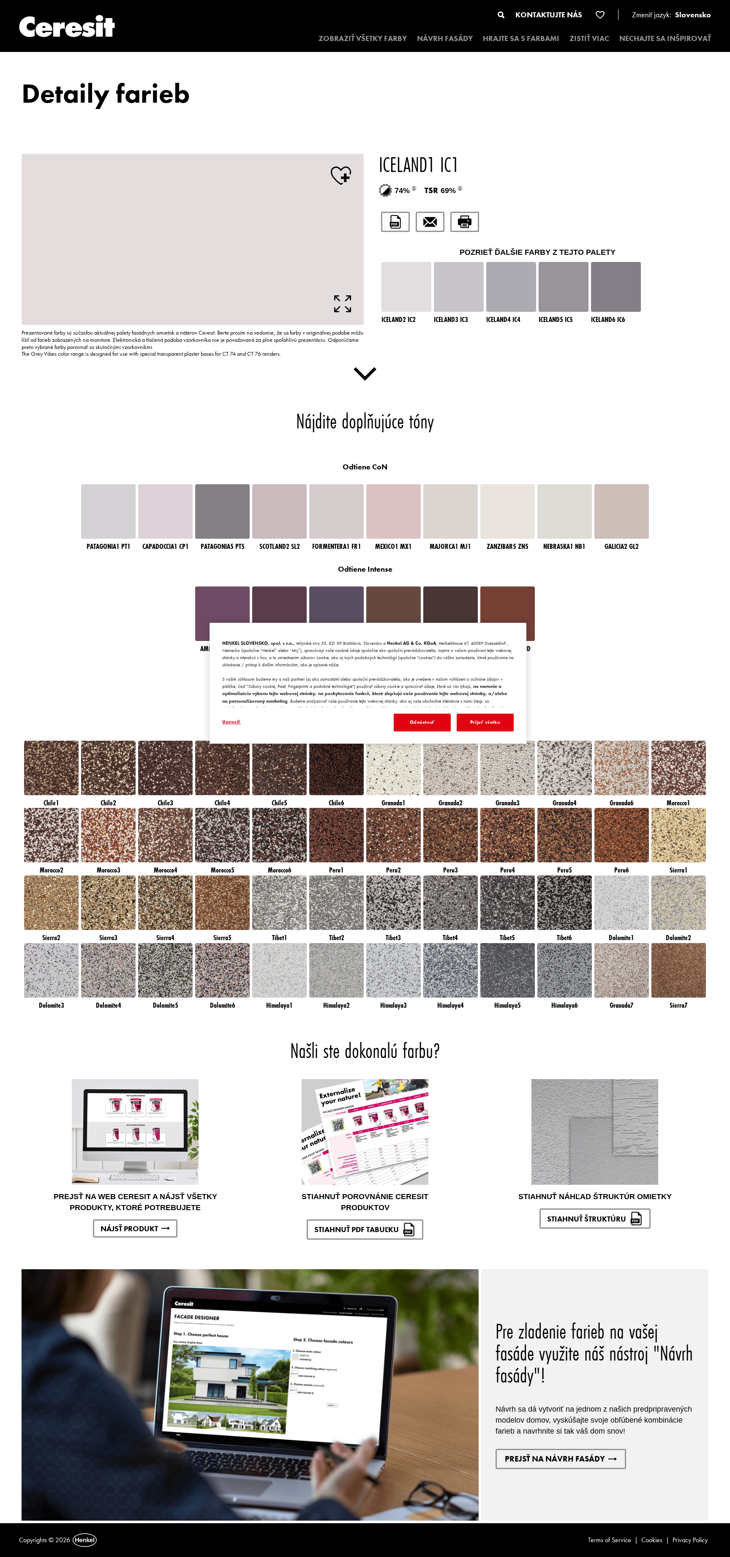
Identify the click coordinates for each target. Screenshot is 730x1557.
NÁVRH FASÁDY (445, 38)
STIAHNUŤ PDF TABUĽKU (356, 1229)
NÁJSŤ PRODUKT (129, 1228)
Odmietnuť (422, 722)
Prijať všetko (485, 722)
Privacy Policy (690, 1539)
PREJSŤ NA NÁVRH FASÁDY (555, 1458)
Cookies (651, 1539)
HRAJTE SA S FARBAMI (521, 38)
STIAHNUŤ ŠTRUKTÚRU (586, 1219)
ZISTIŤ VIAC (589, 38)
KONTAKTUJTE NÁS (548, 14)
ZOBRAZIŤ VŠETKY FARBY (363, 38)
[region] (368, 683)
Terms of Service (609, 1539)
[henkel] (85, 1540)
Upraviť (231, 722)
